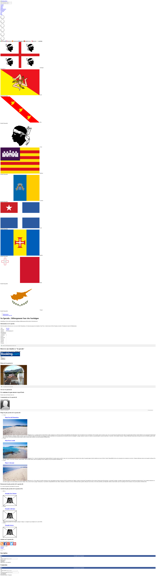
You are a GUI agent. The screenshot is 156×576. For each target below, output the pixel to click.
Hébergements (3, 9)
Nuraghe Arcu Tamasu (10, 493)
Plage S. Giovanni (9, 462)
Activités (2, 11)
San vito (7, 328)
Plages (1, 7)
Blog (1, 14)
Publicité (2, 547)
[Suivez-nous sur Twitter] (11, 544)
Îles (1, 13)
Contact (1, 548)
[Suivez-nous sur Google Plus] (8, 544)
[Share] (2, 549)
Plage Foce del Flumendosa (12, 417)
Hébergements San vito (7, 315)
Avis (1, 12)
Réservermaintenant (3, 359)
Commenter (151, 410)
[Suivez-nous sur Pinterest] (14, 544)
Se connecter (8, 562)
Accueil (1, 4)
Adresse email (3, 558)
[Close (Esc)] (0, 549)
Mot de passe (3, 559)
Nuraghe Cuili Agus (10, 508)
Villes (1, 6)
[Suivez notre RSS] (2, 544)
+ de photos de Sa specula (8, 386)
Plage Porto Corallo (10, 440)
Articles (1, 5)
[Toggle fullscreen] (3, 549)
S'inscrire (10, 574)
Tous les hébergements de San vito (9, 345)
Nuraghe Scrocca (9, 525)
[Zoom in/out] (4, 549)
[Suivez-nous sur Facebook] (5, 544)
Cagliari (7, 329)
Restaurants (2, 10)
